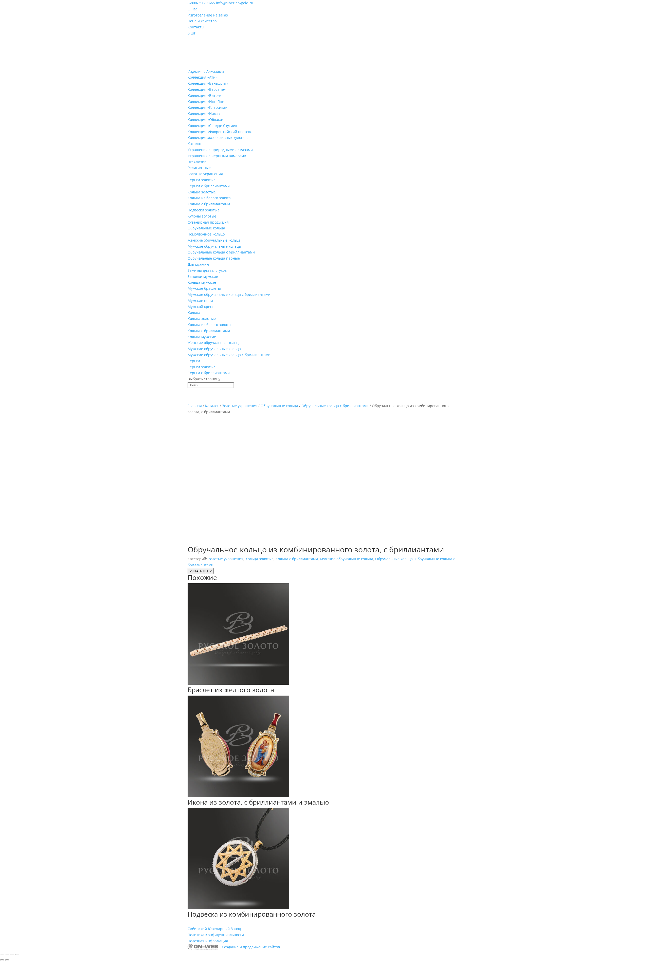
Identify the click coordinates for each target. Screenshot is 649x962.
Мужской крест (201, 306)
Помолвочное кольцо (206, 234)
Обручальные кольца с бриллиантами (221, 252)
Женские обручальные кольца (214, 240)
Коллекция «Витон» (205, 95)
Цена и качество (202, 21)
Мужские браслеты (204, 288)
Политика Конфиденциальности (216, 934)
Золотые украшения (205, 173)
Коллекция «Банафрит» (208, 83)
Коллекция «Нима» (204, 113)
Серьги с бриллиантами (209, 186)
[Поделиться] (12, 954)
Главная (195, 405)
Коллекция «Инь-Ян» (206, 101)
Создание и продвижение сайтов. (251, 947)
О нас (192, 9)
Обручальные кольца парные (214, 258)
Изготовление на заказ (208, 15)
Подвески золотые (204, 210)
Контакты (196, 27)
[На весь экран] (7, 954)
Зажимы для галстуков (207, 270)
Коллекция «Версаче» (207, 89)
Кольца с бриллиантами (209, 204)
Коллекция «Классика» (207, 107)
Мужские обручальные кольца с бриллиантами (229, 294)
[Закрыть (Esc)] (17, 954)
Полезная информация (208, 940)
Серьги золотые (201, 179)
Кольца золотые (202, 192)
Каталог (194, 143)
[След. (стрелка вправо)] (7, 960)
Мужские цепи (200, 300)
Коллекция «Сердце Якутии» (212, 125)
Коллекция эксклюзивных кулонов (217, 137)
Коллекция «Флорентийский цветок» (220, 131)
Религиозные (199, 167)
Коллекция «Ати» (202, 77)
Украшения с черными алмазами (217, 155)
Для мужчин (198, 264)
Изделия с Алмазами (206, 71)
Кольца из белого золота (209, 197)
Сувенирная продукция (208, 222)
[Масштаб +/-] (2, 954)
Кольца (194, 312)
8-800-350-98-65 (201, 3)
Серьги (194, 360)
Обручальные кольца (206, 228)
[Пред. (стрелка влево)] (2, 960)
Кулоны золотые (202, 216)
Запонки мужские (203, 276)
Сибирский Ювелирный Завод (214, 928)
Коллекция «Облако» (206, 119)
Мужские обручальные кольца (214, 246)
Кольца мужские (202, 282)
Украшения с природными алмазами (220, 149)
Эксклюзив (197, 161)
